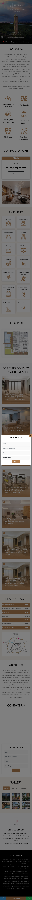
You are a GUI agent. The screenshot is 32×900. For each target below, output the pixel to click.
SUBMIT (16, 461)
